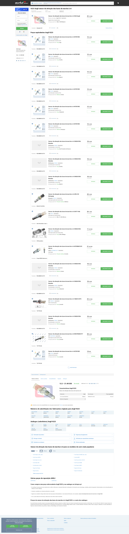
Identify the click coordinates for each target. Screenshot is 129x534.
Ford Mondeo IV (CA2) (37, 465)
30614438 (33, 416)
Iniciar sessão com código (21, 35)
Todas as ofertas (35, 378)
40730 (51, 39)
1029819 (69, 412)
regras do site (24, 24)
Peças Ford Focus (77, 468)
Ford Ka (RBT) (77, 457)
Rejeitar (26, 526)
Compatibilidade (52, 378)
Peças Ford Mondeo (78, 470)
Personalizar (19, 530)
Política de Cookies (19, 522)
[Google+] (24, 32)
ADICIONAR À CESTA (107, 41)
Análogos (65, 378)
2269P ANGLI (33, 480)
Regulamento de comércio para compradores (55, 529)
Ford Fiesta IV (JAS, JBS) (38, 454)
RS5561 (45, 425)
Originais (59, 378)
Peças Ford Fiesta (36, 468)
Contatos (66, 522)
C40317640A (46, 412)
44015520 (81, 412)
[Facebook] (20, 32)
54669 (58, 429)
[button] (43, 12)
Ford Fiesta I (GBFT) (78, 465)
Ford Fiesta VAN (36, 462)
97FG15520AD (34, 412)
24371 (52, 213)
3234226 (69, 425)
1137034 (105, 412)
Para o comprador (51, 520)
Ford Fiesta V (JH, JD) (37, 460)
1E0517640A (69, 416)
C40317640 (57, 416)
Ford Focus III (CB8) (78, 462)
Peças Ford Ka (36, 470)
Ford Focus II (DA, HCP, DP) (79, 460)
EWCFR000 (52, 336)
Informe (61, 405)
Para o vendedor (50, 518)
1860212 (52, 301)
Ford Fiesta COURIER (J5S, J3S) (80, 454)
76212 (80, 425)
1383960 (57, 412)
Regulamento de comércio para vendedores (55, 528)
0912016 (93, 425)
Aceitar (12, 526)
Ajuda (65, 520)
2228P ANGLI (54, 480)
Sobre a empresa (67, 518)
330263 (55, 145)
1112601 (93, 412)
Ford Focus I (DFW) (37, 457)
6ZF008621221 (54, 250)
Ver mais (93, 41)
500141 (46, 429)
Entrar (22, 28)
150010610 (105, 425)
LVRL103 (55, 198)
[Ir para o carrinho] (118, 3)
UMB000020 (46, 416)
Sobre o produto (44, 378)
